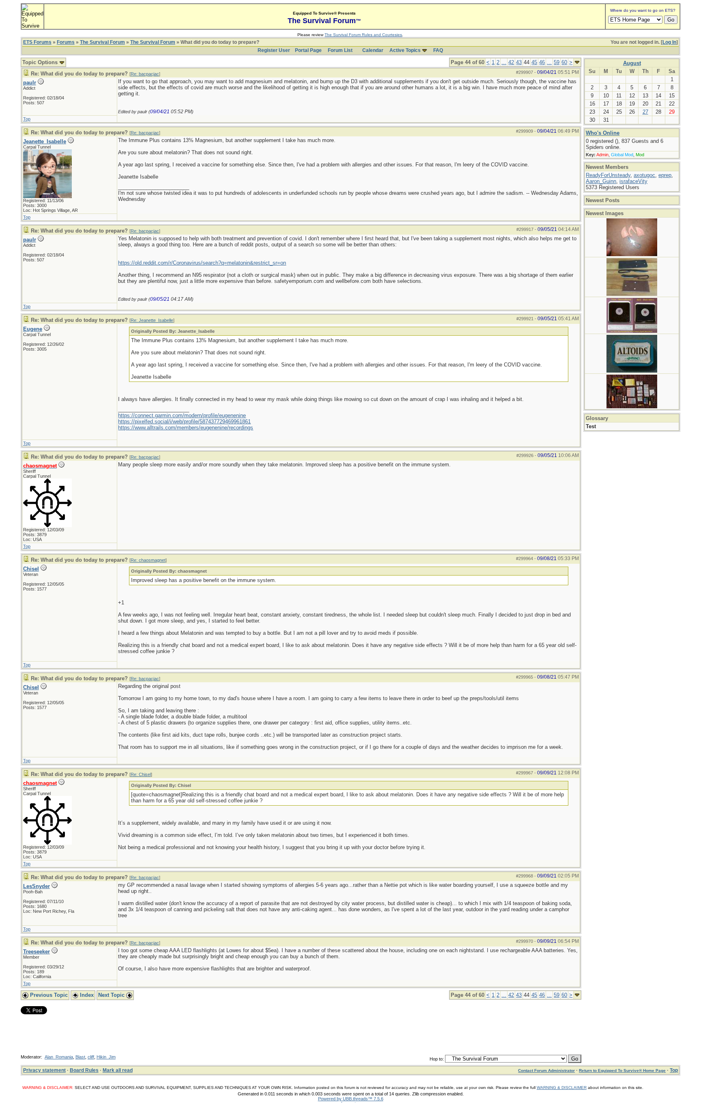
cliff (91, 1056)
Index (86, 995)
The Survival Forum (102, 42)
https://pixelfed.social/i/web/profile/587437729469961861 (184, 421)
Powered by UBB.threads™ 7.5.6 (350, 1098)
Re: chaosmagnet (148, 560)
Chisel (31, 569)
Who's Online (602, 133)
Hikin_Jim (106, 1056)
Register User (274, 50)
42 (511, 62)
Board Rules (84, 1070)
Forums (66, 42)
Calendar (372, 50)
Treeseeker (36, 952)
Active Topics (405, 50)
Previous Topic (48, 995)
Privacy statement (44, 1070)
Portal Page (308, 50)
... (503, 62)
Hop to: (437, 1058)
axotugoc (644, 175)
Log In (669, 42)
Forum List (340, 50)
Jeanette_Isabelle (44, 141)
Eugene (32, 329)
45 (534, 62)
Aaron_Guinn (601, 181)
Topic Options (40, 62)
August (632, 63)
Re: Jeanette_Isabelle (152, 320)
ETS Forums (37, 42)
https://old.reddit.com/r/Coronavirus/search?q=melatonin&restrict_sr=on (202, 263)
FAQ (438, 50)
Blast (80, 1056)
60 (564, 62)
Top (26, 118)
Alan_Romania (59, 1056)
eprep (664, 175)
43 (519, 62)
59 (556, 62)
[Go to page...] (577, 62)
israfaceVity (633, 181)
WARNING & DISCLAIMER (562, 1087)
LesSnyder (36, 886)
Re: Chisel (141, 774)
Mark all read (118, 1070)
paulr (29, 83)
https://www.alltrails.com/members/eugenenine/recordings (185, 428)
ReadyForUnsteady (608, 175)
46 (542, 62)
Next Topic (112, 995)
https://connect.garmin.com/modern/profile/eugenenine (182, 415)
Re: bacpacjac (145, 73)
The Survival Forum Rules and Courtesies (363, 34)
